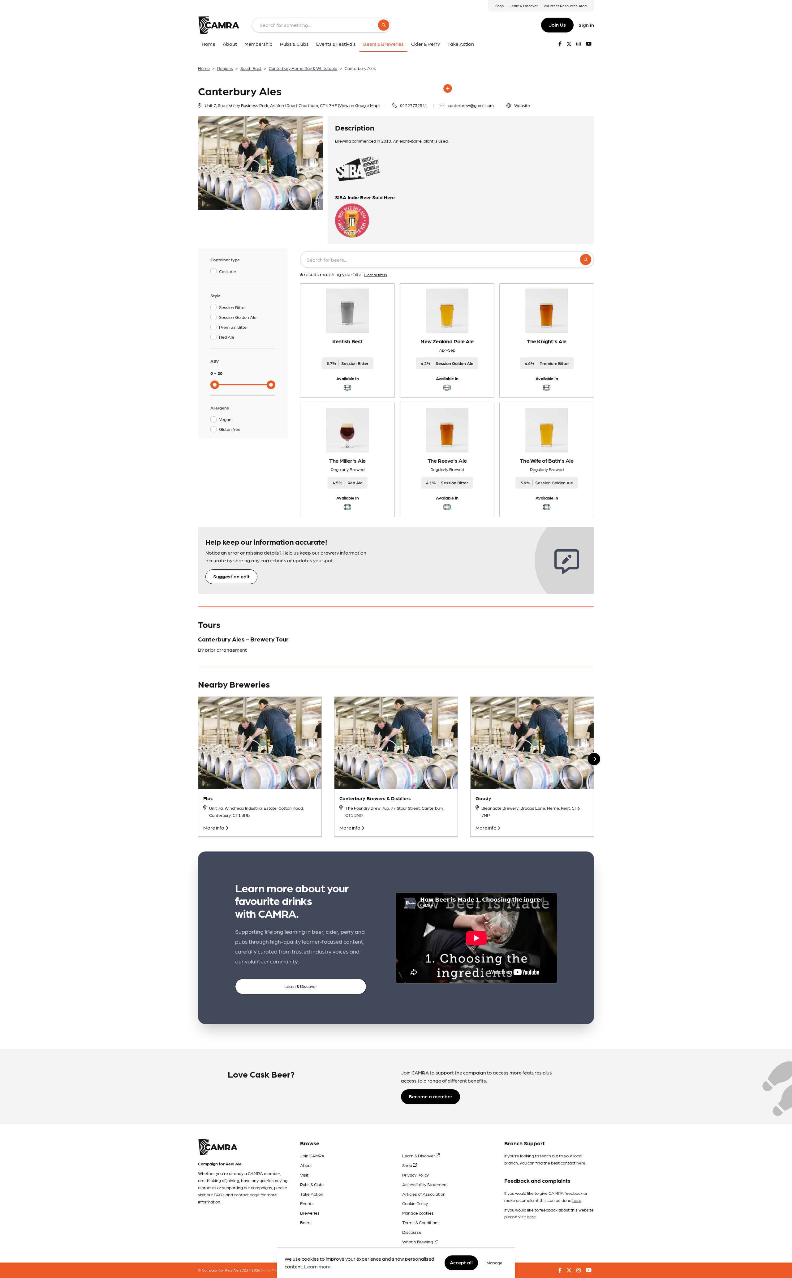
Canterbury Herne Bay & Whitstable (303, 68)
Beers (306, 1222)
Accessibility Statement (425, 1184)
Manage (494, 1262)
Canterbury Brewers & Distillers (375, 798)
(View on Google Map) (359, 105)
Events (307, 1203)
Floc (208, 798)
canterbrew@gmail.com (471, 105)
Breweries (310, 1212)
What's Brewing (418, 1241)
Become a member (430, 1096)
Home (204, 68)
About (306, 1165)
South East (250, 68)
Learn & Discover (524, 5)
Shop (499, 5)
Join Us (557, 25)
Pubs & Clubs (312, 1184)
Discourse (411, 1231)
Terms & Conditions (421, 1222)
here (580, 1162)
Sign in (586, 25)
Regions (225, 68)
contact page (247, 1194)
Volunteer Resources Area (565, 5)
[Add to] (447, 88)
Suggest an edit (231, 576)
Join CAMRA (312, 1155)
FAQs (219, 1194)
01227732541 (413, 105)
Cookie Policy (415, 1203)
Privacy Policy (415, 1174)
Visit (304, 1174)
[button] (594, 759)
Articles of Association (424, 1193)
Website (522, 105)
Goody (483, 798)
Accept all (461, 1262)
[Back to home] (218, 25)
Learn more (317, 1267)
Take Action (311, 1193)
